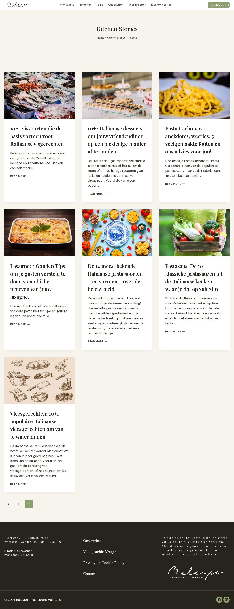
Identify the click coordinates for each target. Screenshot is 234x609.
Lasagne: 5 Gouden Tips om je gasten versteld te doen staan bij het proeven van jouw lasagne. (37, 281)
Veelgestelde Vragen (100, 551)
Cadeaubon (115, 5)
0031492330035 (23, 554)
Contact (89, 573)
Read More (20, 176)
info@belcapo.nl (23, 550)
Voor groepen (137, 5)
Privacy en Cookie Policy (103, 562)
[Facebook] (219, 600)
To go (99, 5)
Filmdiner (85, 5)
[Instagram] (226, 600)
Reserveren (219, 5)
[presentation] (39, 95)
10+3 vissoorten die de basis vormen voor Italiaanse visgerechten (37, 136)
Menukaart (67, 5)
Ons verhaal (93, 540)
